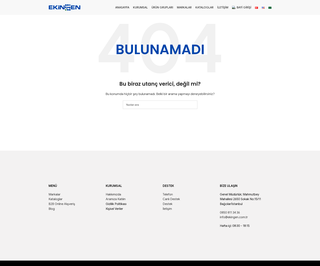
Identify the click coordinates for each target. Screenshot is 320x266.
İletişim (167, 209)
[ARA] (193, 104)
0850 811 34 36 (230, 212)
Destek (167, 204)
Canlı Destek (171, 199)
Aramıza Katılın (116, 199)
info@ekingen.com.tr (234, 217)
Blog (52, 209)
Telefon (168, 194)
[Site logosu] (65, 7)
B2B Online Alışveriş (62, 204)
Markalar (55, 194)
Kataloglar (56, 199)
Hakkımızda (113, 194)
